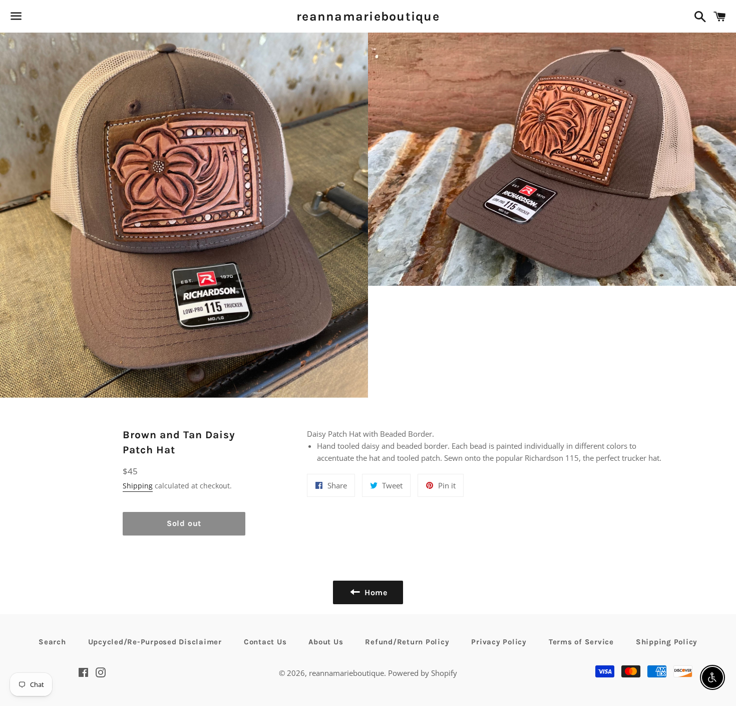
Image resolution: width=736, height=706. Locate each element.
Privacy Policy (499, 641)
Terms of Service (581, 641)
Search (52, 641)
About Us (325, 641)
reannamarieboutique (368, 16)
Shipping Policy (666, 641)
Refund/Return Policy (407, 641)
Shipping (138, 485)
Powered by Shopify (422, 673)
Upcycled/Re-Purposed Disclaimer (155, 641)
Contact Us (265, 641)
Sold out (184, 523)
